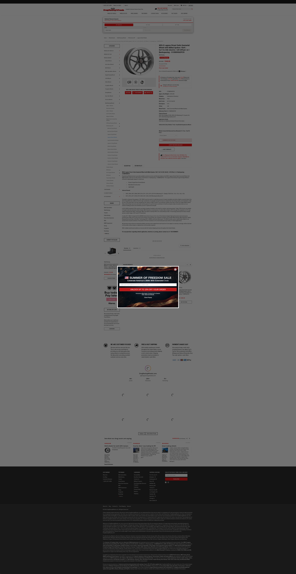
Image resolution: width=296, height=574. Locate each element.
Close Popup (148, 297)
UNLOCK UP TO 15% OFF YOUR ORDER (148, 289)
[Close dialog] (175, 269)
